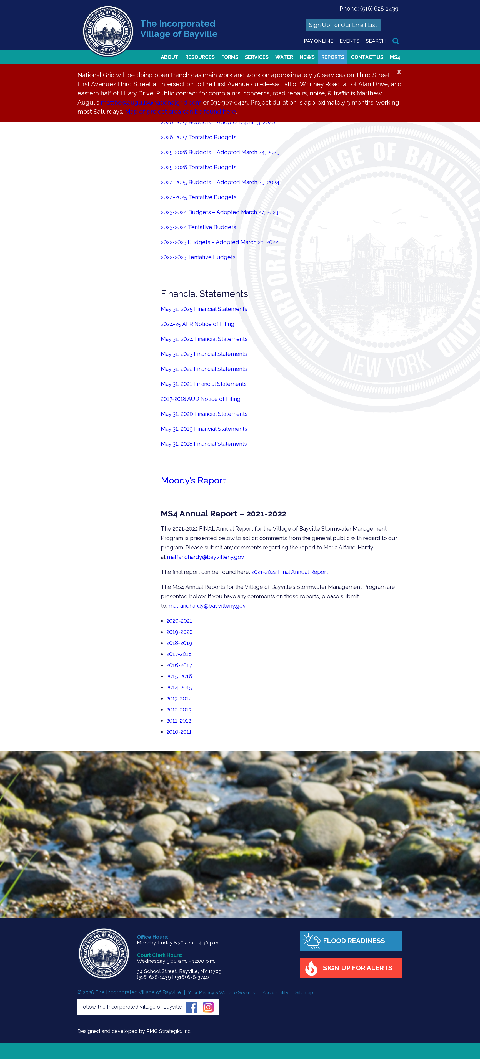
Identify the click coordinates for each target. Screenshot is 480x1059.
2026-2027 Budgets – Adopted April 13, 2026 (218, 122)
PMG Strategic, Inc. (168, 1031)
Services (257, 57)
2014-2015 (179, 687)
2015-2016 (179, 676)
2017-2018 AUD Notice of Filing (201, 399)
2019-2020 (179, 632)
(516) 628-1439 (379, 8)
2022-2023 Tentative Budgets (198, 257)
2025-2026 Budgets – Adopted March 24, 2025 (220, 152)
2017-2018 (179, 654)
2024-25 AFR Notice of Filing (197, 324)
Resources (200, 57)
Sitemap (304, 992)
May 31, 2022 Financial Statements (204, 369)
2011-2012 (178, 720)
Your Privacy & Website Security (222, 992)
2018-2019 (179, 643)
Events (349, 41)
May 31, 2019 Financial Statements (204, 428)
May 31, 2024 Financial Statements (204, 339)
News (307, 57)
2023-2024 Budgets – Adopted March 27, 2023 (219, 212)
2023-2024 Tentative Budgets (198, 227)
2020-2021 (179, 620)
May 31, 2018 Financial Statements (204, 443)
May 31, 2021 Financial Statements (204, 384)
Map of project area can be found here (180, 111)
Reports (332, 57)
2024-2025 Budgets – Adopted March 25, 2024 (220, 182)
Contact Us (367, 57)
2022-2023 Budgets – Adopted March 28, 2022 (219, 242)
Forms (229, 57)
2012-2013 (178, 709)
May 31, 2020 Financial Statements (204, 414)
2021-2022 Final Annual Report (289, 572)
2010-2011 (179, 731)
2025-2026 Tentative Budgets (198, 167)
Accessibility (275, 992)
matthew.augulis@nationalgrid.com (151, 102)
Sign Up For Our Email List (343, 25)
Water (284, 57)
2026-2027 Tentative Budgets (198, 137)
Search (376, 41)
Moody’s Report (193, 480)
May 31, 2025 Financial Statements (204, 309)
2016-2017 (179, 665)
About (170, 57)
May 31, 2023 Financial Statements (204, 354)
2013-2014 (179, 698)
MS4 (395, 57)
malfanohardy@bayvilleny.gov (205, 557)
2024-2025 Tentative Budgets (198, 197)
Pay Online (318, 41)
